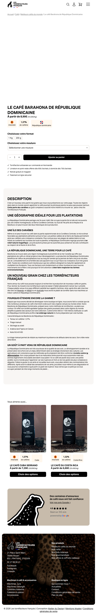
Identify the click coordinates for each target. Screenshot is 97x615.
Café (17, 14)
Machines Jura (14, 584)
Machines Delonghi (16, 586)
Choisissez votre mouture (21, 143)
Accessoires (13, 595)
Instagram (12, 568)
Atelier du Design (56, 608)
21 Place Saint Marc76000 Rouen (16, 554)
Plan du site (57, 595)
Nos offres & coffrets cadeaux (65, 558)
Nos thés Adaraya (60, 552)
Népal (29, 290)
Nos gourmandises (60, 555)
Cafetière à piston (15, 592)
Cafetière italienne (15, 589)
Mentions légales (73, 608)
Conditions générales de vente (66, 592)
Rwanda (20, 290)
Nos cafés (56, 549)
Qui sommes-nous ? (61, 584)
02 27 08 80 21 (13, 562)
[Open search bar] (68, 4)
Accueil (10, 14)
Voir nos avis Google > (60, 502)
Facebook (11, 565)
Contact (55, 589)
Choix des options (28, 474)
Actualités (56, 586)
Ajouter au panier (56, 157)
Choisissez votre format (20, 133)
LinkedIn (11, 571)
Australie (40, 290)
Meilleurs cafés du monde (32, 14)
